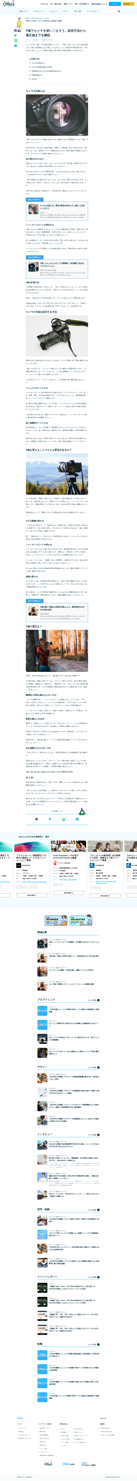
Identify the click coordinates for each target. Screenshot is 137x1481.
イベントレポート (92, 11)
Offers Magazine (105, 1428)
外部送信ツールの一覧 (25, 1438)
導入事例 (63, 1432)
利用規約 (21, 1431)
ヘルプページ (43, 1452)
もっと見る (92, 1000)
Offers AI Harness (44, 1438)
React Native (73, 879)
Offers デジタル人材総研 (107, 1435)
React (61, 879)
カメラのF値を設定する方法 (42, 67)
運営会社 (19, 1477)
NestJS (25, 882)
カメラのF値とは (38, 63)
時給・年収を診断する (82, 4)
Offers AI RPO (78, 1429)
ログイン (115, 4)
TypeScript (34, 882)
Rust (105, 883)
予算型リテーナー (79, 1432)
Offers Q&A (43, 1445)
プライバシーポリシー (25, 1435)
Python (103, 881)
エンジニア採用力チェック (81, 1442)
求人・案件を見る (56, 4)
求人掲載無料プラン (79, 1439)
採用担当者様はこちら (98, 4)
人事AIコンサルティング (80, 1435)
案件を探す (43, 1431)
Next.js (98, 881)
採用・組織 (77, 11)
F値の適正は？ (37, 75)
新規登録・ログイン (45, 1428)
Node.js (8, 882)
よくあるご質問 (65, 1439)
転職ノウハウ (68, 4)
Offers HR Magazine (106, 1431)
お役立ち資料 (64, 1435)
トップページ (22, 1428)
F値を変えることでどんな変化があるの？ (47, 71)
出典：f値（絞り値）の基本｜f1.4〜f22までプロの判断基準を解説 (49, 772)
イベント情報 (43, 1448)
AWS (29, 882)
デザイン (65, 11)
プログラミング (38, 11)
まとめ (34, 79)
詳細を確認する (31, 895)
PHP (3, 882)
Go (111, 881)
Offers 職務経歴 (44, 1435)
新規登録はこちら (128, 4)
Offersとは (44, 4)
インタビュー (53, 11)
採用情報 (28, 1477)
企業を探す (43, 1442)
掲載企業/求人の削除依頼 (46, 1455)
